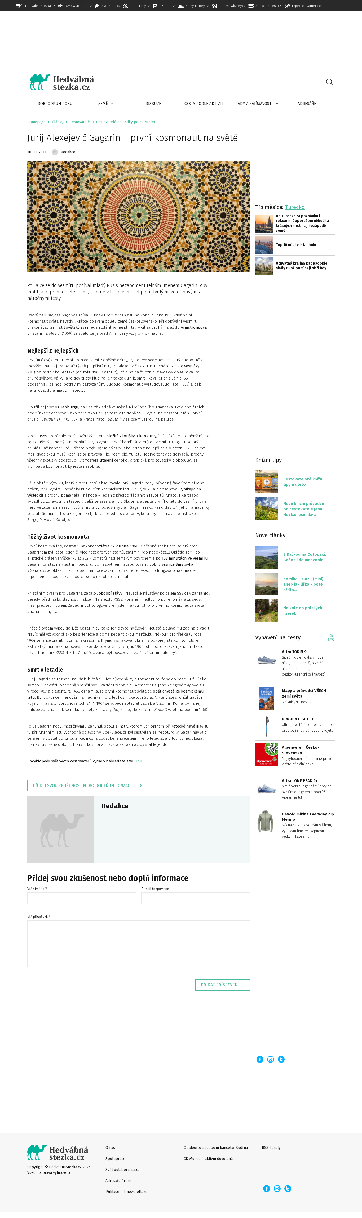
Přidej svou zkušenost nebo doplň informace (83, 785)
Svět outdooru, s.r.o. (122, 1169)
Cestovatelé (80, 122)
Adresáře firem (118, 1181)
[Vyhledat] (329, 82)
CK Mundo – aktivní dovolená (208, 1159)
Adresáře (307, 103)
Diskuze (153, 103)
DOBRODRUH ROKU (55, 103)
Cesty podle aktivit (203, 103)
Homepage (36, 122)
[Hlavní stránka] (58, 82)
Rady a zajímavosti (254, 103)
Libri (138, 761)
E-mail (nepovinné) (155, 889)
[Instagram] (270, 1059)
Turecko (295, 207)
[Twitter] (281, 1059)
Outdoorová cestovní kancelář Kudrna (216, 1147)
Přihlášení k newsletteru (126, 1191)
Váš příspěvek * (38, 917)
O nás (110, 1147)
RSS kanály (271, 1147)
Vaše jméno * (37, 889)
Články (57, 122)
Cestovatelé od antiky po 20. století (126, 122)
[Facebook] (260, 1059)
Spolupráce (115, 1159)
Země (103, 103)
